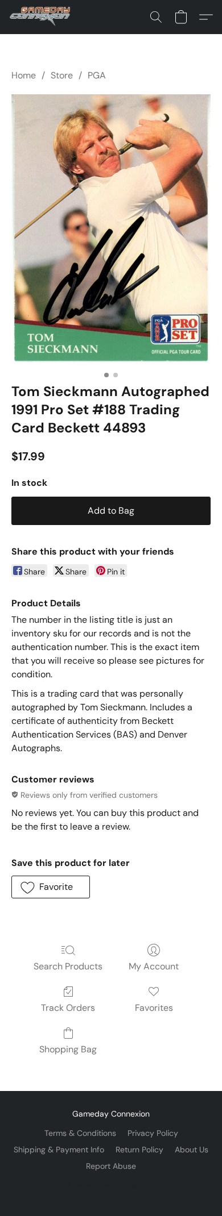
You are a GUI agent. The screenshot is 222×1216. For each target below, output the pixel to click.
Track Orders (68, 1008)
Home (23, 75)
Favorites (154, 1008)
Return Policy (139, 1149)
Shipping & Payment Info (59, 1149)
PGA (97, 75)
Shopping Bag (68, 1049)
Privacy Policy (153, 1133)
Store (62, 75)
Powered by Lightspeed (111, 1185)
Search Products (68, 966)
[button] (41, 17)
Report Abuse (111, 1166)
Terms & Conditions (80, 1133)
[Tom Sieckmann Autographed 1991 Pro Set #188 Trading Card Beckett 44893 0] (111, 229)
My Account (154, 966)
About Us (191, 1149)
